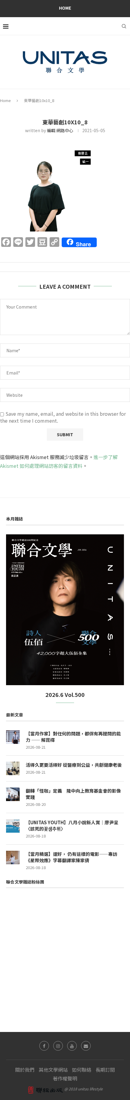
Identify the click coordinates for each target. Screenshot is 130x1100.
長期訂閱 (105, 1069)
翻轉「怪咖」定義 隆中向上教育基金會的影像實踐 (73, 794)
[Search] (124, 26)
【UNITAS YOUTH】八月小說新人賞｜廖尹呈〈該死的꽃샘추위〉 (72, 825)
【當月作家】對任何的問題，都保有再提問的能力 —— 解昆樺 (73, 736)
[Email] (86, 1046)
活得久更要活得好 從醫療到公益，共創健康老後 (74, 765)
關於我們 (24, 1069)
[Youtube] (72, 1046)
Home (65, 8)
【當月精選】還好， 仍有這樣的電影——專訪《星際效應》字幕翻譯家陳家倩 (71, 857)
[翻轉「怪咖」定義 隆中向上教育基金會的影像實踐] (13, 794)
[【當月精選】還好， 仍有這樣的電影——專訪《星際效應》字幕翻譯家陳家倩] (13, 857)
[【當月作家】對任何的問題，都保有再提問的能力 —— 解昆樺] (13, 737)
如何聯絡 (81, 1069)
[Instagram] (58, 1046)
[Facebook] (44, 1046)
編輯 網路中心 (60, 130)
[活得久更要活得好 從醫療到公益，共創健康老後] (13, 768)
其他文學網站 (53, 1069)
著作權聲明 (65, 1078)
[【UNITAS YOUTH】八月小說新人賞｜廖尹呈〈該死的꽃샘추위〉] (13, 826)
